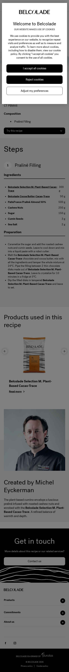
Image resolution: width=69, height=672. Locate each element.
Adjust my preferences (34, 91)
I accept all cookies (34, 68)
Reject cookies (34, 79)
